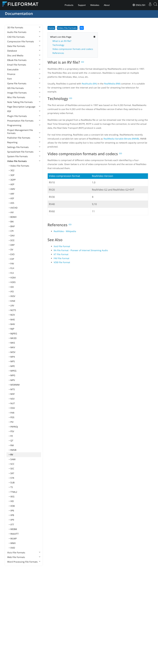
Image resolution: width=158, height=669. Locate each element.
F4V (12, 263)
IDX (12, 286)
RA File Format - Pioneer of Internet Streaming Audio (81, 250)
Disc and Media (15, 55)
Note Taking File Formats (20, 102)
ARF (12, 193)
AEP (12, 184)
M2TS (13, 310)
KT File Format (61, 254)
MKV (12, 347)
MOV (12, 352)
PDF (9, 111)
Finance (11, 74)
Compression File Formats (20, 41)
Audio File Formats (16, 32)
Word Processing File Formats (22, 561)
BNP (12, 226)
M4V (12, 324)
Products (69, 5)
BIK (12, 221)
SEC (12, 468)
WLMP (13, 538)
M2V (12, 314)
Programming (14, 125)
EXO (12, 254)
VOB (12, 505)
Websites (94, 5)
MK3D (13, 338)
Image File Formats (17, 92)
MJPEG (13, 333)
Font (9, 78)
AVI (12, 212)
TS (11, 487)
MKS (12, 342)
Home (51, 27)
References (58, 53)
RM (12, 445)
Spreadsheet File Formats (20, 151)
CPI (12, 230)
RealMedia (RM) (112, 83)
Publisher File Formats (18, 137)
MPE (12, 366)
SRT (12, 473)
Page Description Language (21, 106)
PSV (12, 431)
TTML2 (13, 491)
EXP (12, 258)
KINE (12, 300)
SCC (12, 463)
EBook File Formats (17, 60)
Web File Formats (16, 557)
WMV (13, 543)
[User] (150, 5)
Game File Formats (16, 83)
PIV (11, 421)
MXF (12, 393)
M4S (12, 319)
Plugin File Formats (17, 116)
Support (82, 5)
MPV (12, 380)
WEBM (13, 529)
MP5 (12, 361)
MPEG (13, 370)
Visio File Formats (16, 552)
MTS (12, 389)
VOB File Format (62, 262)
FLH (12, 268)
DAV (12, 235)
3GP (12, 175)
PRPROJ (14, 426)
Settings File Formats (18, 147)
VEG (12, 496)
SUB (12, 482)
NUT (12, 403)
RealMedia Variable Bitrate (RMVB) (121, 138)
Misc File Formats (16, 97)
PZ (11, 435)
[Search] (155, 5)
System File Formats (17, 156)
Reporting (12, 142)
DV (11, 249)
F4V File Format (61, 258)
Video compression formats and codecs (72, 49)
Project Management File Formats (20, 132)
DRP (12, 244)
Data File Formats (16, 46)
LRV (12, 305)
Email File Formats (16, 64)
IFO (12, 291)
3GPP (13, 179)
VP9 (12, 519)
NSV (12, 398)
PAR (12, 412)
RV (11, 454)
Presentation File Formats (20, 120)
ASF (12, 198)
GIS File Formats (15, 88)
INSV (12, 296)
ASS (12, 202)
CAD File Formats (16, 36)
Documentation (19, 13)
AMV (12, 188)
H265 (13, 282)
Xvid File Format (62, 246)
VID (12, 501)
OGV (12, 407)
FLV (12, 272)
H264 (13, 277)
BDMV (13, 216)
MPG (12, 375)
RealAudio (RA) (89, 83)
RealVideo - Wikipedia (65, 231)
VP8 (12, 515)
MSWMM (15, 384)
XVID (12, 547)
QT (11, 440)
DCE (12, 240)
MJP (12, 328)
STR (12, 477)
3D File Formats (15, 27)
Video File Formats (17, 161)
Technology (58, 45)
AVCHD (13, 207)
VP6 (12, 510)
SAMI (13, 459)
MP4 (12, 356)
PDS (12, 417)
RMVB (13, 449)
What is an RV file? (61, 41)
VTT (12, 524)
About (107, 5)
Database (12, 50)
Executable (13, 69)
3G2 (12, 170)
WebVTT (14, 533)
